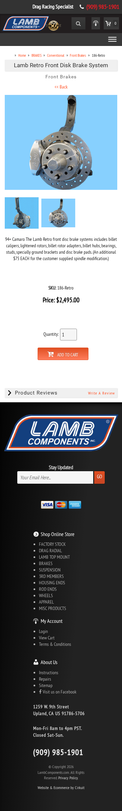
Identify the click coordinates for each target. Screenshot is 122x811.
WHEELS (46, 595)
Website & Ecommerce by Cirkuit (61, 787)
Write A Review (101, 393)
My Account (51, 620)
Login (43, 631)
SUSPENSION (50, 570)
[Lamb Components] (31, 22)
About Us (49, 662)
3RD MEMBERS (51, 576)
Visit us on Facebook (59, 692)
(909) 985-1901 (102, 6)
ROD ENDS (48, 589)
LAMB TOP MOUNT (54, 557)
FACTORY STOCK (52, 544)
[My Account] (96, 23)
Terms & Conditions (55, 644)
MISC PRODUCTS (52, 608)
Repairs (45, 679)
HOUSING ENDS (52, 583)
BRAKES (46, 563)
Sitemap (46, 685)
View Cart (47, 638)
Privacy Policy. (68, 777)
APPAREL (46, 602)
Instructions (48, 672)
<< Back (61, 87)
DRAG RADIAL (50, 551)
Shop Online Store (58, 534)
